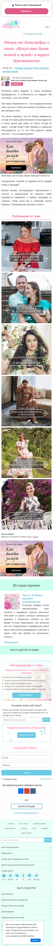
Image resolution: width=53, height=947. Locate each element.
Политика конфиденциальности (26, 813)
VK (17, 879)
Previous (2, 600)
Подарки (44, 828)
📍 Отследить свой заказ (32, 33)
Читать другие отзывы (24, 649)
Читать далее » (11, 642)
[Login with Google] (27, 791)
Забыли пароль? (46, 779)
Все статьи (23, 823)
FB (23, 879)
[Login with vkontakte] (33, 791)
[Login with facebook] (20, 791)
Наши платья (10, 828)
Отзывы (23, 828)
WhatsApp (36, 879)
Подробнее (25, 695)
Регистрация (26, 806)
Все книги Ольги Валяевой (29, 80)
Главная (10, 824)
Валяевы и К (11, 26)
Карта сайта (26, 833)
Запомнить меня (10, 779)
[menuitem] (26, 847)
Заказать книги (39, 823)
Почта (4, 879)
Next (51, 600)
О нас (34, 828)
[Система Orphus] (33, 536)
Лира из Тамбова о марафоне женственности (32, 598)
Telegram (10, 879)
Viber (29, 879)
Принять (35, 940)
